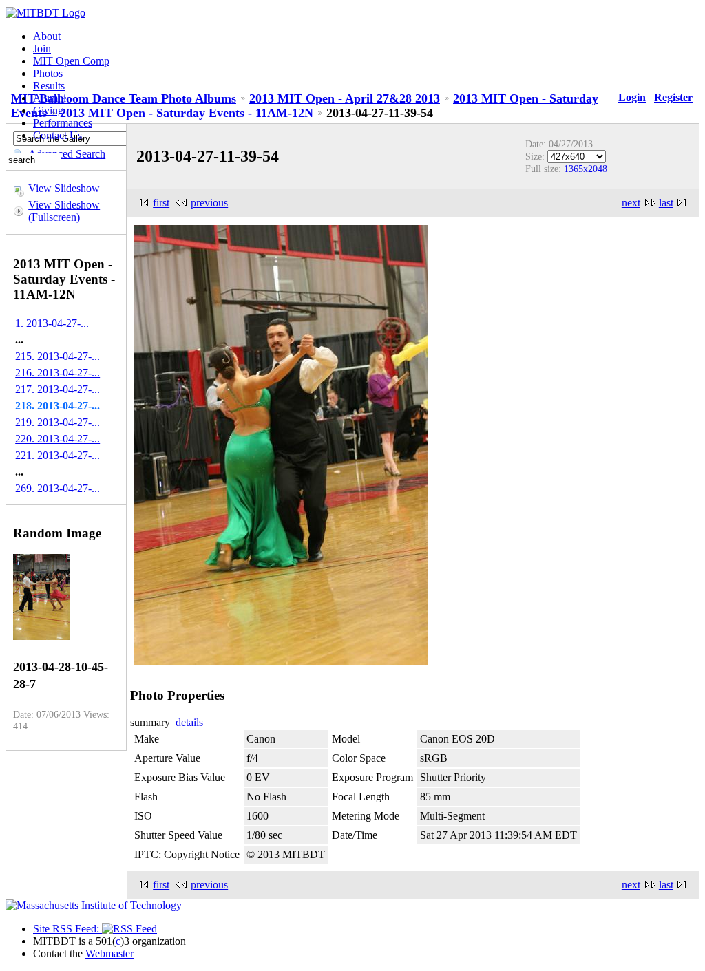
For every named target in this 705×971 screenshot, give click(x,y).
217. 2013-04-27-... (57, 389)
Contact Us (57, 135)
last (666, 203)
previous (209, 203)
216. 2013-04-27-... (57, 372)
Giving (48, 110)
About (47, 36)
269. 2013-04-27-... (57, 488)
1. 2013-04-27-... (52, 323)
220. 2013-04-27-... (57, 439)
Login (632, 97)
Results (49, 86)
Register (673, 97)
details (189, 722)
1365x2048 (585, 168)
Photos (48, 73)
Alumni (49, 98)
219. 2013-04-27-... (57, 422)
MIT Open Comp (71, 61)
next (631, 203)
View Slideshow (64, 188)
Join (42, 48)
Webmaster (109, 953)
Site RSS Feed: (67, 929)
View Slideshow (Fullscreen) (64, 211)
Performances (62, 123)
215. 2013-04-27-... (57, 356)
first (161, 203)
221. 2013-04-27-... (57, 455)
